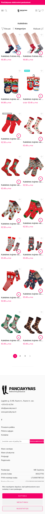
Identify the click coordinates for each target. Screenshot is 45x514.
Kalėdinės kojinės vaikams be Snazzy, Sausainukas (33, 223)
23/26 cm (7, 39)
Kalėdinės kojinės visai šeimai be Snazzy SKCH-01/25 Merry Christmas (11, 340)
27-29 (7, 125)
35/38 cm (7, 50)
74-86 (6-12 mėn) (7, 93)
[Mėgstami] (19, 35)
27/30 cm (7, 43)
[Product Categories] (36, 10)
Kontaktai (4, 435)
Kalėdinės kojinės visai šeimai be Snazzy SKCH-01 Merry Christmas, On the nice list (11, 297)
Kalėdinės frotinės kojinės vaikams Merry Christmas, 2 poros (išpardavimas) (33, 56)
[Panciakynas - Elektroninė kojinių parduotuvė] (22, 10)
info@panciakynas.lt (8, 408)
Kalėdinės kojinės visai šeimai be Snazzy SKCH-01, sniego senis (33, 294)
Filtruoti (7, 29)
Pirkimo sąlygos (7, 431)
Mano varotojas (7, 449)
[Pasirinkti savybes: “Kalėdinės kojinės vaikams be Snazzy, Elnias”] (41, 179)
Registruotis (5, 460)
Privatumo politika (8, 427)
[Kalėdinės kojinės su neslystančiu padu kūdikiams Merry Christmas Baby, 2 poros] (11, 82)
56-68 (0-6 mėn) (7, 89)
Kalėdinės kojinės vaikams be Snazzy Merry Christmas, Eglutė (11, 139)
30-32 (7, 128)
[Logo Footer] (19, 390)
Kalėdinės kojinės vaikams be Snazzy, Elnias (33, 182)
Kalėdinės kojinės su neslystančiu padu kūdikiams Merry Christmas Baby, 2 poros (11, 99)
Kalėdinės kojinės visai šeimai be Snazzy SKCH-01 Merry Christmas (11, 255)
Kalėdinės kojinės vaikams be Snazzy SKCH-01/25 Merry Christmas (33, 142)
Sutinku (22, 496)
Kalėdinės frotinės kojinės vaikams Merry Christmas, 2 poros (11, 56)
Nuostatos (22, 509)
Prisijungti (4, 456)
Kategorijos (20, 29)
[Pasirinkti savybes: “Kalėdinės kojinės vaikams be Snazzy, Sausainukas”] (41, 220)
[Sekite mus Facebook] (1, 420)
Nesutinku (22, 502)
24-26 (7, 121)
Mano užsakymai (7, 453)
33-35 (7, 132)
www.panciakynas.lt (8, 412)
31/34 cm (7, 46)
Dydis (3, 36)
